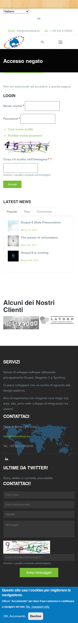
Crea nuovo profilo (20, 129)
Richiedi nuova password (25, 135)
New (27, 211)
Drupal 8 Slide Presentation (41, 222)
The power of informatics (39, 237)
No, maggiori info (37, 606)
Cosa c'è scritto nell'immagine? (27, 159)
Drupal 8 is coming (35, 252)
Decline (35, 616)
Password (11, 118)
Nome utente (13, 106)
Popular (12, 211)
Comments (44, 211)
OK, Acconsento (15, 616)
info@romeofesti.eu (28, 30)
